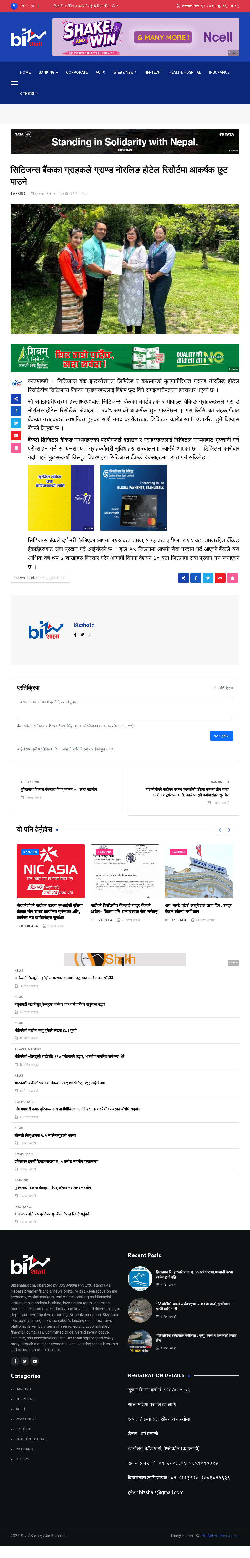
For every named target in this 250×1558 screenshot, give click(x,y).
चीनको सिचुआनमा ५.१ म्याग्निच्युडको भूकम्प (45, 1135)
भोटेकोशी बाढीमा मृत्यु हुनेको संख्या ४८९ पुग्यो (46, 1030)
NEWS (19, 970)
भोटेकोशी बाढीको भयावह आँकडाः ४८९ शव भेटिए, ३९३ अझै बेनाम (60, 1083)
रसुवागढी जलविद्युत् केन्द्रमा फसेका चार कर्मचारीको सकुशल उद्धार (60, 1004)
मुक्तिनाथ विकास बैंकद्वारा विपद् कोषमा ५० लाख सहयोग (59, 789)
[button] (220, 830)
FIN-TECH (152, 72)
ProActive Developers (220, 1535)
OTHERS (27, 93)
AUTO (100, 72)
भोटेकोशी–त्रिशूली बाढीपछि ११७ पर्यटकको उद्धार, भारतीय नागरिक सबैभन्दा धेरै (69, 1056)
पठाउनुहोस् (221, 735)
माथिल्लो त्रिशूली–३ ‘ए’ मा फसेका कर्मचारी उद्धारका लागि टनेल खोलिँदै (64, 978)
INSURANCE (219, 72)
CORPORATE (77, 72)
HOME (25, 72)
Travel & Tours (28, 1049)
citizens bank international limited (40, 578)
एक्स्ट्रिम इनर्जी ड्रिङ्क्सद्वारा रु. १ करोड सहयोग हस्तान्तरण (56, 1161)
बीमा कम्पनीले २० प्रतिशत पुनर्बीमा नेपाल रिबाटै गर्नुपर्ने (52, 1214)
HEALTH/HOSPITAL (185, 72)
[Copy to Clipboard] (16, 448)
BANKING (47, 72)
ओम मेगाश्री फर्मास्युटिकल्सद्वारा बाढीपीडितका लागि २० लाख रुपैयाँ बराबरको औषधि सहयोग (77, 1109)
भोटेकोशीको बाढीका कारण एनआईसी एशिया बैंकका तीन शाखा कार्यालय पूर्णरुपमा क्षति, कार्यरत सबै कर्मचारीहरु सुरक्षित (187, 792)
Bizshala (84, 625)
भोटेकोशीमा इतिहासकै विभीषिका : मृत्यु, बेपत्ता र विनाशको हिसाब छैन (86, 6)
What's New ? (125, 72)
